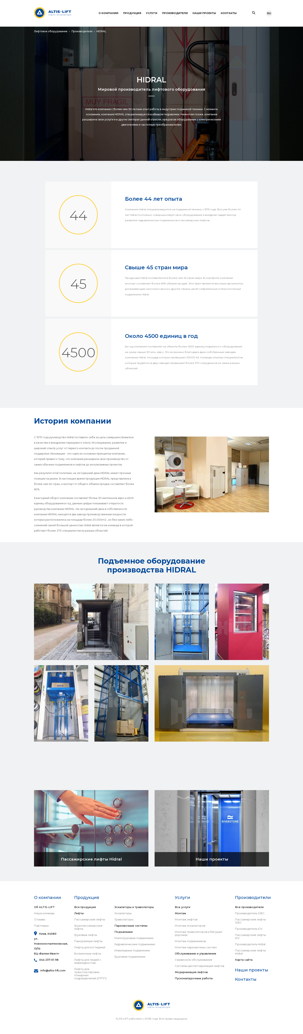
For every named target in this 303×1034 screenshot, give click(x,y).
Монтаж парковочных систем (196, 947)
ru (269, 13)
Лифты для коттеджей (89, 947)
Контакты (229, 13)
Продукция (132, 13)
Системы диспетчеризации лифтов (199, 966)
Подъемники (123, 931)
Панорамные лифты (88, 941)
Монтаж (180, 913)
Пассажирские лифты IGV (250, 936)
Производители (175, 13)
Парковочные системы (130, 925)
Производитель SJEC (250, 913)
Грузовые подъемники (129, 956)
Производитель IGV (248, 928)
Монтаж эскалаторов (190, 925)
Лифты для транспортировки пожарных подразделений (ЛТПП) (90, 974)
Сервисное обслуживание (193, 959)
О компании (108, 13)
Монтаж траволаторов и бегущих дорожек (198, 933)
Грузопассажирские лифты (88, 927)
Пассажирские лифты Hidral (250, 952)
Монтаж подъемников (190, 941)
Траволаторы (123, 919)
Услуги (151, 13)
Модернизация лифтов (191, 972)
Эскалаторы (123, 913)
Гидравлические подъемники (134, 944)
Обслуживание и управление (195, 953)
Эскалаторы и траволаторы (134, 907)
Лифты (79, 913)
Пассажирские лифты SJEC (250, 921)
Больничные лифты (87, 953)
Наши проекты (204, 13)
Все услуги (182, 907)
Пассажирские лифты (89, 919)
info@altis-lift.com (52, 970)
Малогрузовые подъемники (133, 938)
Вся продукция (85, 907)
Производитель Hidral (250, 944)
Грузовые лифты (85, 935)
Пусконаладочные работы (194, 978)
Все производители (249, 907)
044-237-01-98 (49, 959)
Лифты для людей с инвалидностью (87, 961)
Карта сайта (243, 959)
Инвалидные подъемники (132, 950)
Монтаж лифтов (186, 919)
